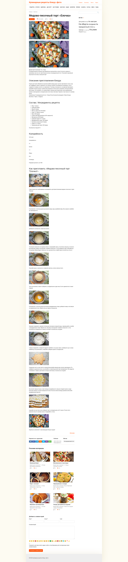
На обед (82, 24)
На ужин (93, 29)
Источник (72, 433)
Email (46, 519)
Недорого (81, 31)
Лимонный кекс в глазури (60, 483)
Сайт (61, 519)
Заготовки (56, 7)
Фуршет (85, 31)
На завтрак (92, 21)
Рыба (97, 7)
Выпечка (43, 7)
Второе (38, 7)
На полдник (91, 24)
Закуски (62, 7)
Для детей (81, 21)
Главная (80, 2)
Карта (96, 2)
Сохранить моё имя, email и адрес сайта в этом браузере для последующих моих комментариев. (49, 546)
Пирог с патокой (34, 483)
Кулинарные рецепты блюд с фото (45, 2)
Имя (30, 519)
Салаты (83, 7)
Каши (67, 7)
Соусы (88, 7)
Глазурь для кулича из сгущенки (61, 504)
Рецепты (32, 7)
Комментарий (32, 524)
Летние (86, 21)
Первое (78, 7)
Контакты (86, 2)
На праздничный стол (69, 441)
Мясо (92, 7)
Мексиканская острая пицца (60, 463)
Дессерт (49, 7)
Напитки (72, 7)
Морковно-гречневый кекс (37, 504)
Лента (92, 2)
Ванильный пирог (34, 463)
